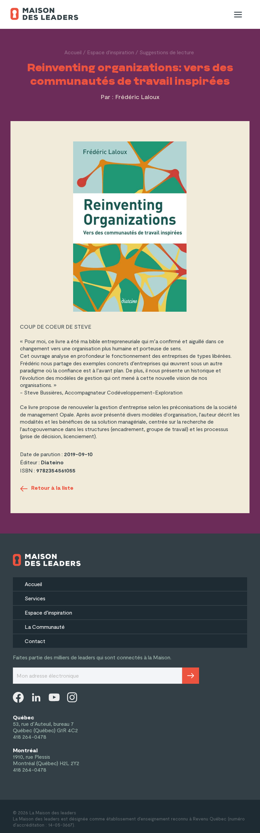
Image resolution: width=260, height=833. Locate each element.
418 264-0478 (29, 736)
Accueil (73, 52)
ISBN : (28, 470)
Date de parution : (42, 454)
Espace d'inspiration (110, 52)
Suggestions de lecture (166, 52)
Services (35, 598)
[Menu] (238, 14)
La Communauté (45, 626)
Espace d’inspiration (48, 612)
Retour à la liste (52, 488)
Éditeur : (30, 462)
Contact (35, 641)
